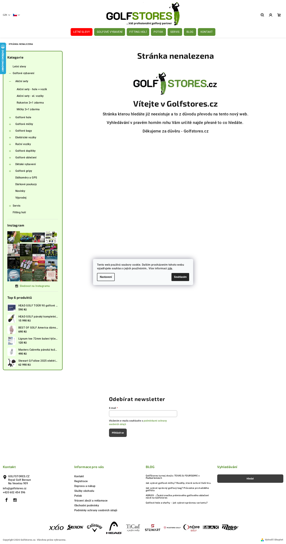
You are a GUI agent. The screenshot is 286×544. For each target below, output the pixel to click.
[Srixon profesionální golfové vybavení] (75, 527)
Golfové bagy (23, 130)
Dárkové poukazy (26, 184)
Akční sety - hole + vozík (32, 89)
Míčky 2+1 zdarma (28, 109)
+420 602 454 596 (14, 492)
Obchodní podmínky (86, 505)
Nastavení (106, 277)
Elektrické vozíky (25, 137)
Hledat (250, 478)
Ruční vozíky (23, 144)
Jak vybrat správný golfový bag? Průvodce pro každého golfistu (177, 489)
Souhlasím (180, 277)
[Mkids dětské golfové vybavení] (230, 527)
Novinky (20, 191)
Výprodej (21, 197)
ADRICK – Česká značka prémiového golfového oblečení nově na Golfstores (177, 496)
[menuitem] (81, 32)
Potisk (78, 495)
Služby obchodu (84, 490)
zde (170, 268)
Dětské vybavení (25, 164)
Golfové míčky (24, 124)
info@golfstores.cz (15, 488)
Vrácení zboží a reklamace (91, 500)
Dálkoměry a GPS (26, 177)
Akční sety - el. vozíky (30, 96)
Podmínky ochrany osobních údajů (95, 510)
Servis (17, 205)
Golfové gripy (23, 170)
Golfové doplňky (25, 150)
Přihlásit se (118, 432)
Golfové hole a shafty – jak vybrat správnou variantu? (177, 503)
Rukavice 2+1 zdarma (30, 102)
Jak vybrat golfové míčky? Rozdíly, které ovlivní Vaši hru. (178, 483)
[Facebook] (7, 500)
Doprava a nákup (85, 486)
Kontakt (79, 476)
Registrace (81, 481)
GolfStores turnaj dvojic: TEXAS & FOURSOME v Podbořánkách (173, 476)
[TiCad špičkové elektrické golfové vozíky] (133, 527)
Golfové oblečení (26, 157)
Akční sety (21, 81)
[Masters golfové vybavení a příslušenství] (172, 527)
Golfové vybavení (23, 73)
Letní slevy (19, 66)
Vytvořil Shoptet (274, 539)
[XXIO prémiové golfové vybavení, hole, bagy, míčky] (56, 527)
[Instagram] (15, 500)
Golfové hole (23, 117)
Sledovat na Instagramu (35, 286)
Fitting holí (19, 212)
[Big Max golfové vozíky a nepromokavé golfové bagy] (211, 527)
